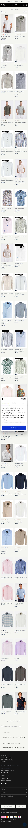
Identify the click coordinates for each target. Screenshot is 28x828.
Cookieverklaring (12, 819)
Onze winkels (4, 775)
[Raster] (24, 12)
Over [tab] (23, 403)
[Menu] (1, 5)
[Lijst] (26, 12)
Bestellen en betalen (6, 759)
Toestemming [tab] (5, 403)
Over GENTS (4, 778)
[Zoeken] (4, 5)
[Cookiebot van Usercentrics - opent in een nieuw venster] (20, 399)
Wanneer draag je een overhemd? (12, 743)
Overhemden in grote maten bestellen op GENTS (14, 738)
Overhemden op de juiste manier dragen (14, 747)
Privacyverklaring (4, 819)
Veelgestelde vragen (6, 757)
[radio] (2, 34)
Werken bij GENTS (6, 780)
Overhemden (6, 733)
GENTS (5, 809)
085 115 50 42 (4, 772)
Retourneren (4, 761)
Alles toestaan (14, 427)
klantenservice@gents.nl (7, 770)
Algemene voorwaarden (6, 821)
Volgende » (18, 721)
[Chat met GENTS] (25, 824)
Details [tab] (14, 403)
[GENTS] (14, 5)
